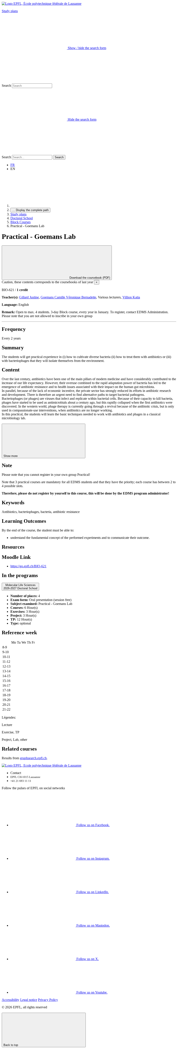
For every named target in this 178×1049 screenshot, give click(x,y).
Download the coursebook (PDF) (89, 277)
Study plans (10, 11)
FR (12, 165)
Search (6, 85)
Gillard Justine (29, 297)
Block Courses (20, 222)
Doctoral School (21, 218)
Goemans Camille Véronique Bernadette (68, 297)
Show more (10, 456)
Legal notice (28, 1000)
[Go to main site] (43, 206)
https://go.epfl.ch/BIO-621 (28, 566)
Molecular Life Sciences (20, 586)
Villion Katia (131, 297)
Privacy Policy (48, 1000)
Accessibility (10, 1000)
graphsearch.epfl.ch (33, 758)
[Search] (34, 153)
